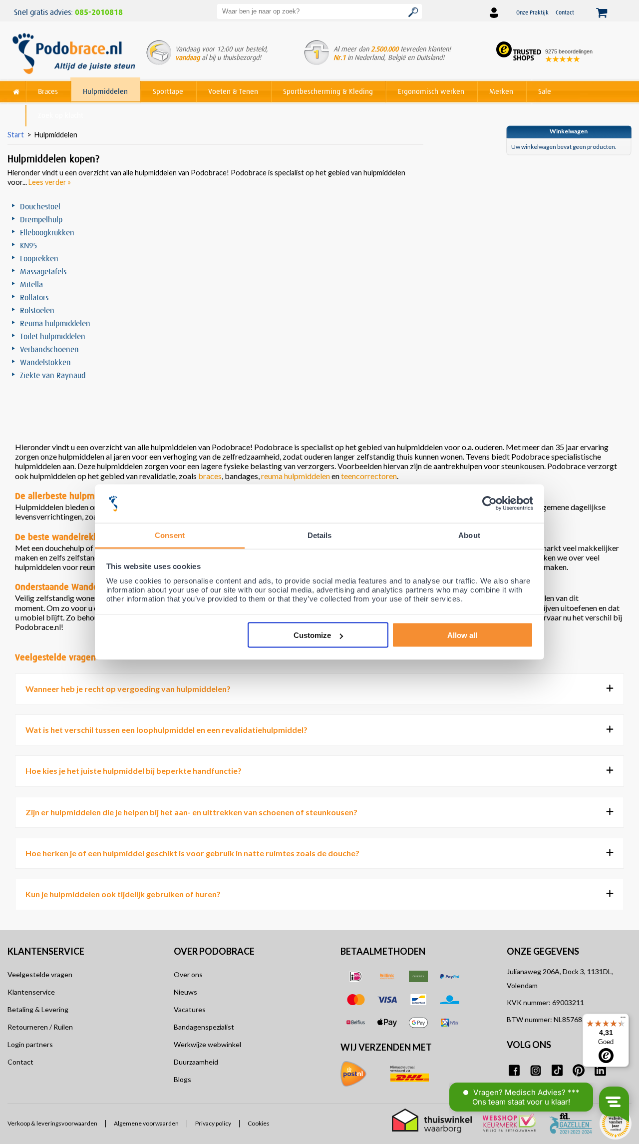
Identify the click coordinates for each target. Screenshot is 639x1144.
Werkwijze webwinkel (207, 1044)
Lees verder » (49, 182)
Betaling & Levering (37, 1009)
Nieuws (185, 992)
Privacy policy (213, 1123)
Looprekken (39, 258)
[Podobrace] (16, 89)
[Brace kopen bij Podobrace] (73, 54)
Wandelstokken (45, 362)
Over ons (188, 974)
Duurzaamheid (196, 1062)
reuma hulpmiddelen (295, 476)
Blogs (182, 1079)
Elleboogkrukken (47, 232)
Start (15, 134)
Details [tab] (320, 535)
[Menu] (623, 1020)
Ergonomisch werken (431, 91)
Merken (501, 91)
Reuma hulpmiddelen (55, 323)
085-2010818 (99, 12)
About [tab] (469, 535)
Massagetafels (43, 271)
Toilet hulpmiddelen (52, 336)
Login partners (30, 1044)
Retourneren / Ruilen (40, 1027)
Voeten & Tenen (233, 91)
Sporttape (168, 91)
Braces (48, 91)
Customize (312, 635)
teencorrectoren (369, 476)
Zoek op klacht (60, 115)
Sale (544, 91)
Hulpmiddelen (105, 91)
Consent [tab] (170, 535)
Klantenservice (31, 992)
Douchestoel (40, 206)
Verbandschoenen (49, 349)
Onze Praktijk (532, 12)
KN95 (28, 245)
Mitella (31, 284)
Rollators (34, 297)
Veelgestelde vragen (39, 974)
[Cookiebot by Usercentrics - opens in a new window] (489, 504)
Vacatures (190, 1009)
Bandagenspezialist (204, 1027)
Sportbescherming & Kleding (328, 91)
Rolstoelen (37, 310)
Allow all (462, 635)
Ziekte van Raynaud (52, 375)
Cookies (259, 1123)
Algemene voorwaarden (146, 1123)
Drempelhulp (41, 219)
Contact (565, 12)
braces (210, 476)
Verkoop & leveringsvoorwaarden (52, 1123)
